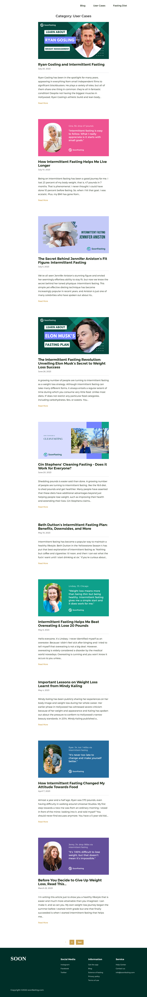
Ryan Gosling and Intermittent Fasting (71, 64)
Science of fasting (95, 972)
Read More (43, 103)
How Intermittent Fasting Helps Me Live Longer (72, 163)
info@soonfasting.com (125, 972)
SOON (18, 959)
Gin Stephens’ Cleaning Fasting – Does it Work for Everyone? (72, 466)
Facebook (65, 968)
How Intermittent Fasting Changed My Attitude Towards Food (71, 785)
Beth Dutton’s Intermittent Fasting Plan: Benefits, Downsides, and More (73, 526)
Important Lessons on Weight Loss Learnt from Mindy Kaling (68, 684)
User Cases (99, 5)
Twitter (64, 972)
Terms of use (93, 980)
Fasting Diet (120, 5)
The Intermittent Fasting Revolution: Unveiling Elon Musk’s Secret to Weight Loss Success (72, 363)
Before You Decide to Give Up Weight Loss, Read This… (70, 882)
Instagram (65, 965)
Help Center (121, 965)
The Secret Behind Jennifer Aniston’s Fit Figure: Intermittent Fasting (72, 260)
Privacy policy (94, 976)
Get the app (93, 965)
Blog (82, 5)
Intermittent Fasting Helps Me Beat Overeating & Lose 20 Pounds (68, 623)
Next (80, 942)
